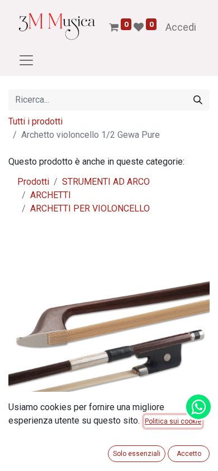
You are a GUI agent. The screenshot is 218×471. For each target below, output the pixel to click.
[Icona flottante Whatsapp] (198, 407)
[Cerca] (198, 99)
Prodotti (33, 181)
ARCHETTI (50, 195)
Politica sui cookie (173, 421)
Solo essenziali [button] (136, 454)
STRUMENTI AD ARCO (106, 181)
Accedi (180, 27)
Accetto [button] (189, 454)
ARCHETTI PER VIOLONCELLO (90, 208)
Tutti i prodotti (35, 121)
